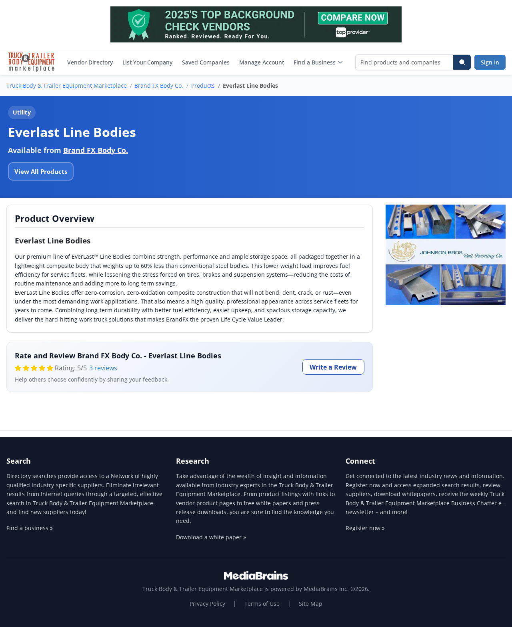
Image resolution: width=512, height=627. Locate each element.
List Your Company (147, 62)
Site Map (310, 603)
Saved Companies (206, 62)
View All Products (40, 171)
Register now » (365, 528)
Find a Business (315, 62)
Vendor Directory (90, 62)
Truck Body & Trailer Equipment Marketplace (66, 85)
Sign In (490, 62)
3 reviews (103, 368)
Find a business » (29, 528)
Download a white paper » (211, 537)
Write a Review (333, 367)
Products (203, 85)
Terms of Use (262, 603)
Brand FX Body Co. (158, 85)
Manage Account (261, 62)
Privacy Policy (207, 603)
